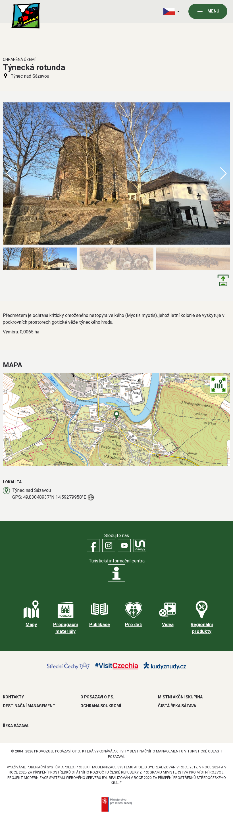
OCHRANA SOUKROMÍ (100, 706)
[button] (223, 173)
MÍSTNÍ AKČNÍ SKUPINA (180, 697)
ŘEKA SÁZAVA (15, 725)
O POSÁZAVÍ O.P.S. (97, 697)
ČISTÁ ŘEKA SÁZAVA (177, 706)
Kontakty (13, 697)
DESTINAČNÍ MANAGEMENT (29, 706)
